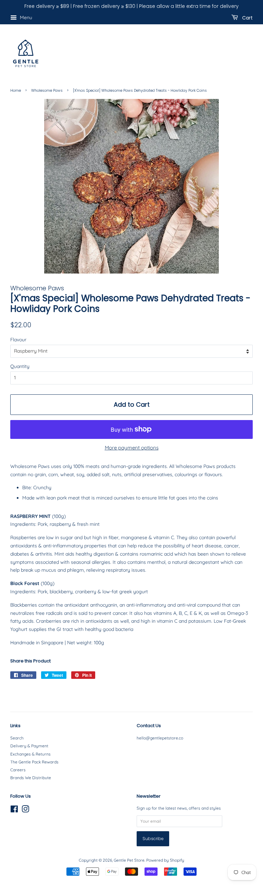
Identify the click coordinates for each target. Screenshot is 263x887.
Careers (18, 769)
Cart (247, 17)
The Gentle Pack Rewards (34, 761)
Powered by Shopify (165, 860)
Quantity (19, 366)
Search (17, 737)
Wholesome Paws (47, 90)
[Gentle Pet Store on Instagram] (25, 810)
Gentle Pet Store (129, 860)
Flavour (18, 340)
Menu (25, 17)
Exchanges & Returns (30, 754)
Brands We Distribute (30, 777)
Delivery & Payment (29, 745)
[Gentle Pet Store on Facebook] (14, 810)
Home (15, 90)
